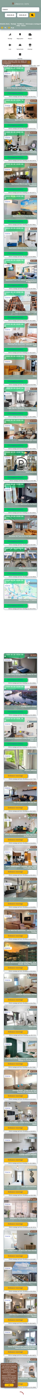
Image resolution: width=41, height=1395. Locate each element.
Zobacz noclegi (15, 776)
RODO (13, 1382)
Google (13, 1366)
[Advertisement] (20, 632)
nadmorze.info (20, 4)
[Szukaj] (32, 15)
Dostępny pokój (15, 93)
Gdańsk (7, 73)
